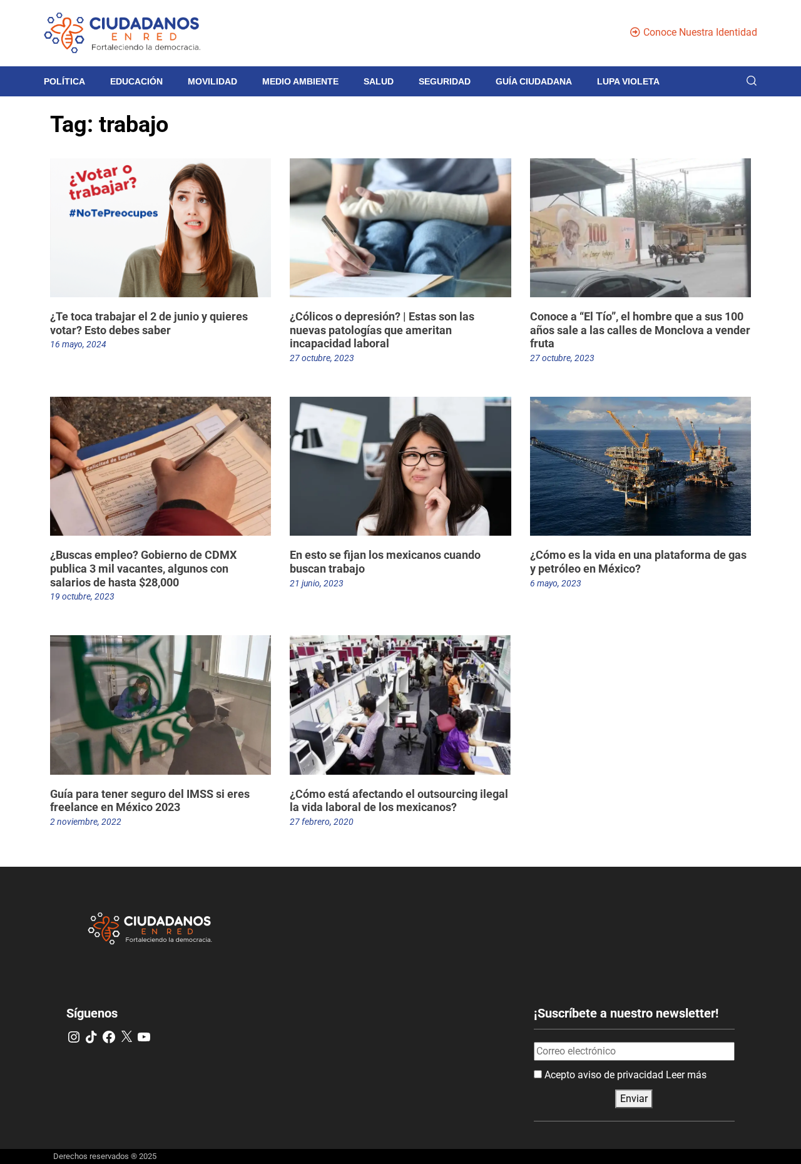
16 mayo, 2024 (78, 344)
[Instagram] (73, 1036)
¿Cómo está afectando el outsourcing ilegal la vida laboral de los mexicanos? (399, 800)
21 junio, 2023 (317, 583)
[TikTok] (91, 1036)
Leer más (686, 1075)
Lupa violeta (628, 81)
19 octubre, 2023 (82, 596)
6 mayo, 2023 (555, 583)
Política (64, 81)
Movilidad (212, 81)
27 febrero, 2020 (322, 822)
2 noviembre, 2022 (85, 822)
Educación (136, 81)
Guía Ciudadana (534, 81)
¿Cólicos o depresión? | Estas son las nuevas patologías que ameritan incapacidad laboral (382, 330)
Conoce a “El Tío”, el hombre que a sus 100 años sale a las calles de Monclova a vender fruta (640, 330)
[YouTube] (143, 1036)
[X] (126, 1036)
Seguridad (445, 81)
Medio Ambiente (300, 81)
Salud (379, 81)
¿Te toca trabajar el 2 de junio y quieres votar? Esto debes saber (149, 323)
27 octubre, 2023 (322, 358)
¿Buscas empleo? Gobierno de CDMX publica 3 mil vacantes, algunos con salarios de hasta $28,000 (143, 568)
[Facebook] (108, 1036)
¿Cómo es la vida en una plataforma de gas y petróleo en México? (638, 561)
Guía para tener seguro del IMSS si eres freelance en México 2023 (150, 800)
